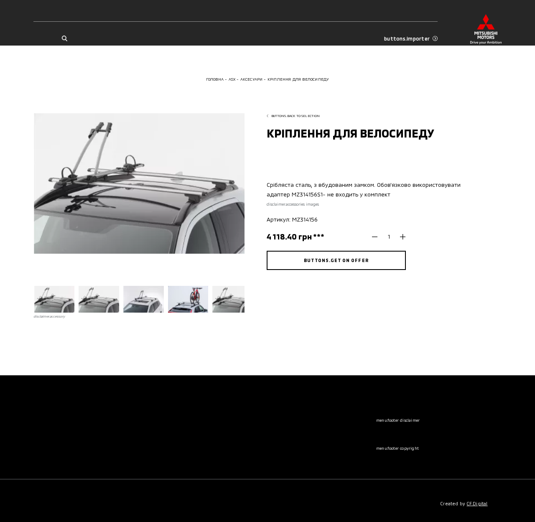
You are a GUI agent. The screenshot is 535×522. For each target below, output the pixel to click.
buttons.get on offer (336, 260)
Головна (215, 79)
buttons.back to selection (295, 116)
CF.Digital (477, 503)
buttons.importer (407, 38)
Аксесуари (251, 79)
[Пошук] (64, 39)
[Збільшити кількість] (399, 236)
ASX (232, 79)
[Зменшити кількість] (377, 236)
